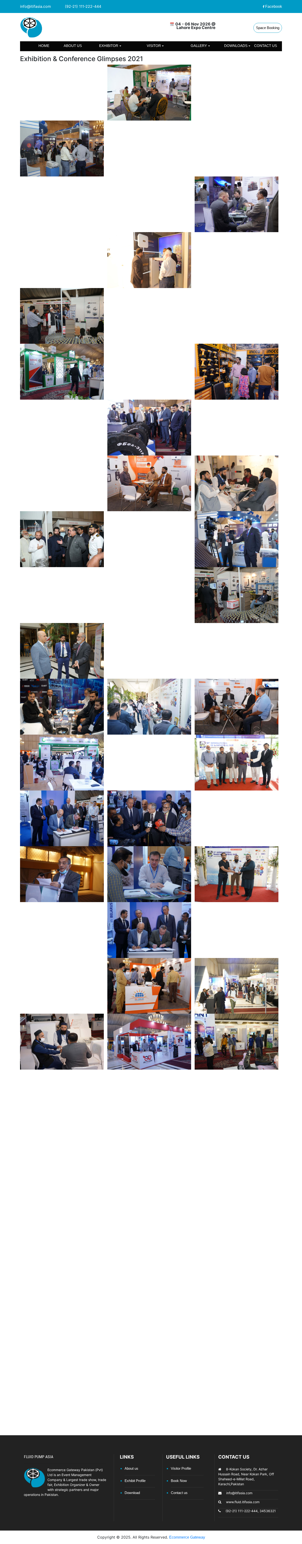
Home (43, 46)
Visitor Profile (181, 1468)
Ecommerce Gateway (187, 1537)
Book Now (179, 1481)
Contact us (265, 46)
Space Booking (267, 28)
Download (132, 1493)
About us (73, 46)
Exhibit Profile (135, 1481)
